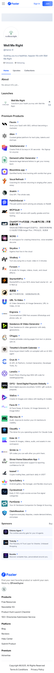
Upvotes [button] (16, 70)
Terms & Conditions (19, 669)
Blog (4, 628)
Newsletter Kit (8, 607)
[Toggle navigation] (5, 3)
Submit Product (9, 643)
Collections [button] (29, 70)
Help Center (7, 638)
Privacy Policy (37, 669)
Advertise (6, 655)
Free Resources (9, 602)
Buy (50, 523)
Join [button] (47, 3)
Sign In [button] (37, 3)
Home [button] (6, 70)
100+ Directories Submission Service (18, 617)
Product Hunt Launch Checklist (16, 612)
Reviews (5, 633)
